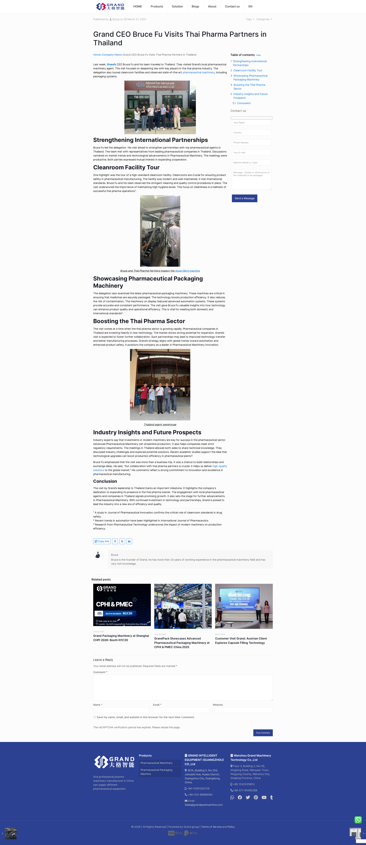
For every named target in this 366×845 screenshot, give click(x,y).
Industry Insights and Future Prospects (250, 95)
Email (157, 704)
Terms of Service (211, 826)
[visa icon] (171, 834)
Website (218, 704)
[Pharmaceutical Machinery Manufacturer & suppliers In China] (110, 6)
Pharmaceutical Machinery (157, 762)
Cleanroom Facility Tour (247, 70)
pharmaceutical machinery (199, 72)
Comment (100, 672)
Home (96, 54)
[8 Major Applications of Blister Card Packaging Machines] (358, 833)
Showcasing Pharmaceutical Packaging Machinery (250, 77)
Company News (111, 54)
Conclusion (244, 103)
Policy (231, 826)
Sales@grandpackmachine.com (204, 804)
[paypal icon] (186, 834)
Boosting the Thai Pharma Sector (249, 86)
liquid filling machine (187, 270)
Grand (111, 64)
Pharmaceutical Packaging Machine (156, 771)
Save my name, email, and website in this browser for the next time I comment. (146, 717)
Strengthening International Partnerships (250, 63)
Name (97, 704)
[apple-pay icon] (193, 834)
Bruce (116, 19)
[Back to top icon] (352, 839)
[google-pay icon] (179, 834)
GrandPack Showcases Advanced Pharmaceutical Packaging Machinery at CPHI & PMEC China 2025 (182, 643)
